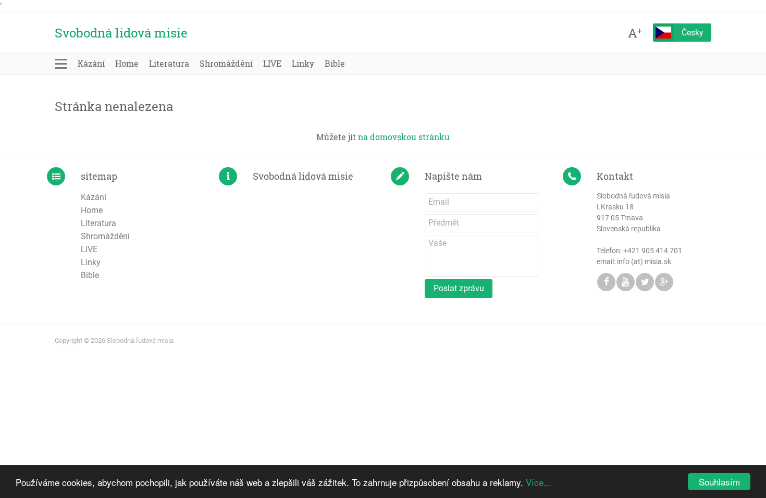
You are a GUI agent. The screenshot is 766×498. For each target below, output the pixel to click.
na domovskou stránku (404, 136)
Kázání (91, 63)
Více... (538, 482)
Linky (303, 63)
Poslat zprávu (459, 288)
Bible (335, 63)
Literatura (169, 63)
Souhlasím (719, 481)
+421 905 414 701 (652, 250)
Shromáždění (226, 63)
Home (127, 63)
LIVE (272, 63)
